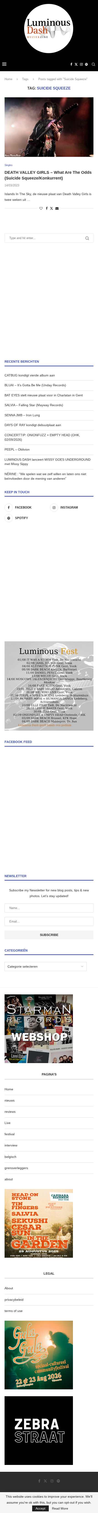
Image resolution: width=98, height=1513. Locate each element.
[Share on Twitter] (51, 208)
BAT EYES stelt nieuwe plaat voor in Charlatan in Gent (44, 395)
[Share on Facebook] (47, 208)
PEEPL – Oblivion (17, 449)
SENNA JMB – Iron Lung (22, 415)
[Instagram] (81, 64)
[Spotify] (86, 64)
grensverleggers (16, 1168)
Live (7, 1123)
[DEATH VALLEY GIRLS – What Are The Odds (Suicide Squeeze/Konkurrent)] (49, 127)
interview (11, 1145)
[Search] (93, 64)
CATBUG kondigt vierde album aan (30, 375)
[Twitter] (76, 64)
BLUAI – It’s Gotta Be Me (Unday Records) (35, 385)
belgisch (10, 1157)
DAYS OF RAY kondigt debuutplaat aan (33, 425)
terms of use (14, 1311)
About (9, 1288)
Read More (60, 1508)
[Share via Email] (57, 208)
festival (10, 1134)
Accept (40, 1508)
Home (8, 79)
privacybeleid (14, 1299)
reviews (10, 1111)
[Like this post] (41, 208)
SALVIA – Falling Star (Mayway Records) (34, 405)
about (9, 1179)
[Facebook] (71, 64)
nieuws (10, 1100)
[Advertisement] (49, 301)
